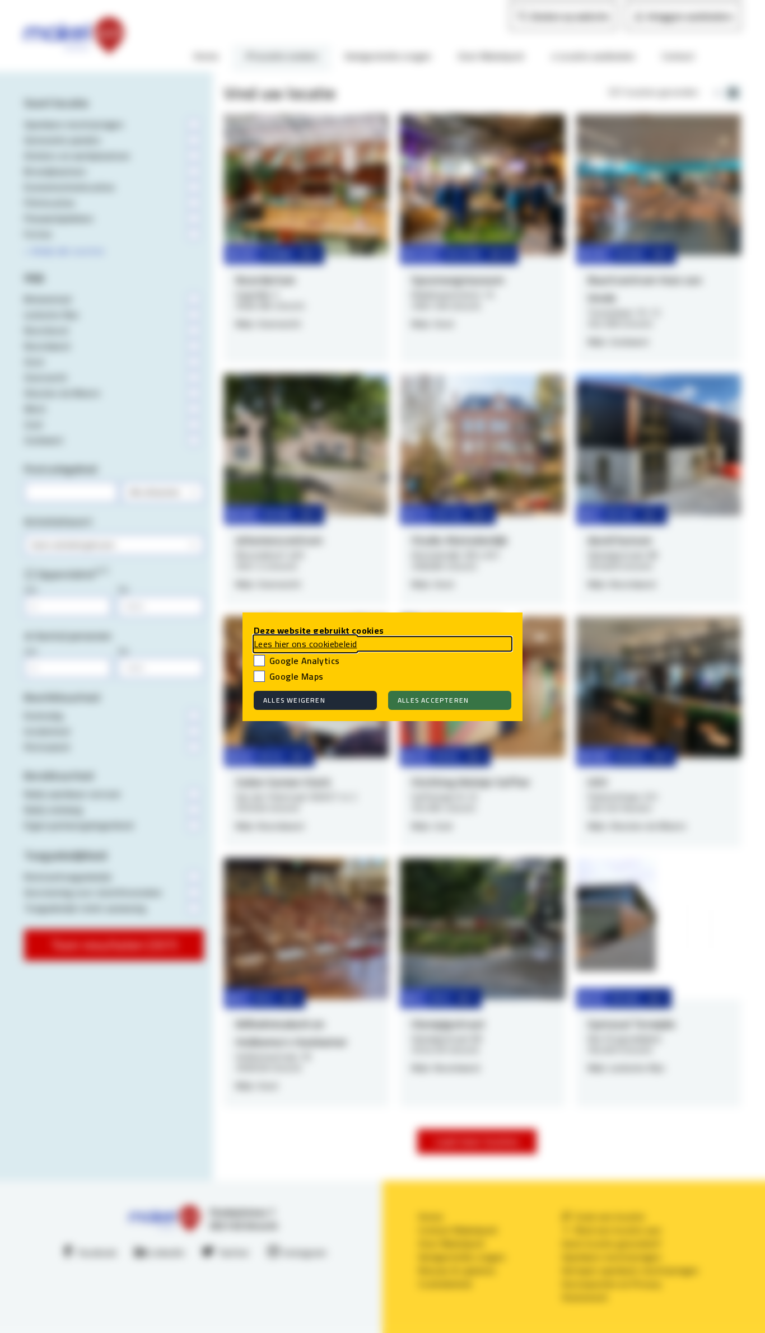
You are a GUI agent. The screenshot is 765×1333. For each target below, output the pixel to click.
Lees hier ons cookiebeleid (305, 644)
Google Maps (296, 676)
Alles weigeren (294, 700)
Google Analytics (304, 660)
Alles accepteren (433, 700)
